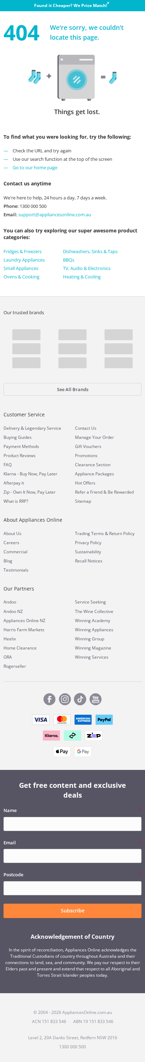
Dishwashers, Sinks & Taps (90, 251)
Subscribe (72, 910)
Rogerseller (15, 666)
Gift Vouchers (88, 446)
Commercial (15, 552)
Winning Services (91, 657)
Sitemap (83, 501)
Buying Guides (18, 437)
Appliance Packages (94, 474)
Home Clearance (20, 648)
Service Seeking (90, 602)
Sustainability (88, 552)
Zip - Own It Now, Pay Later (30, 492)
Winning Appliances (94, 630)
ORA (8, 657)
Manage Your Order (94, 437)
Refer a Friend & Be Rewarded (104, 492)
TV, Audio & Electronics (87, 268)
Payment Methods (21, 446)
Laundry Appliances (24, 260)
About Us (12, 533)
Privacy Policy (88, 543)
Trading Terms (89, 533)
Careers (11, 543)
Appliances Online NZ (24, 621)
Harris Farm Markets (24, 630)
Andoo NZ (13, 611)
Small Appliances (21, 268)
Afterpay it (14, 483)
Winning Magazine (93, 648)
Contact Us (85, 428)
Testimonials (16, 570)
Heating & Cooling (82, 276)
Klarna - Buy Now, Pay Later (30, 474)
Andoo (10, 602)
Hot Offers (85, 483)
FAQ (8, 465)
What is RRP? (16, 501)
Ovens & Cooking (21, 276)
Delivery (12, 428)
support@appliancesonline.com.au (54, 214)
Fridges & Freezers (23, 251)
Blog (8, 561)
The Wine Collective (94, 611)
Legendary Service (43, 428)
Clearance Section (93, 465)
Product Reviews (20, 456)
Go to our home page (35, 167)
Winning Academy (92, 621)
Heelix (10, 639)
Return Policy (121, 533)
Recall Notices (88, 561)
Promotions (86, 456)
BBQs (68, 260)
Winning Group (89, 639)
